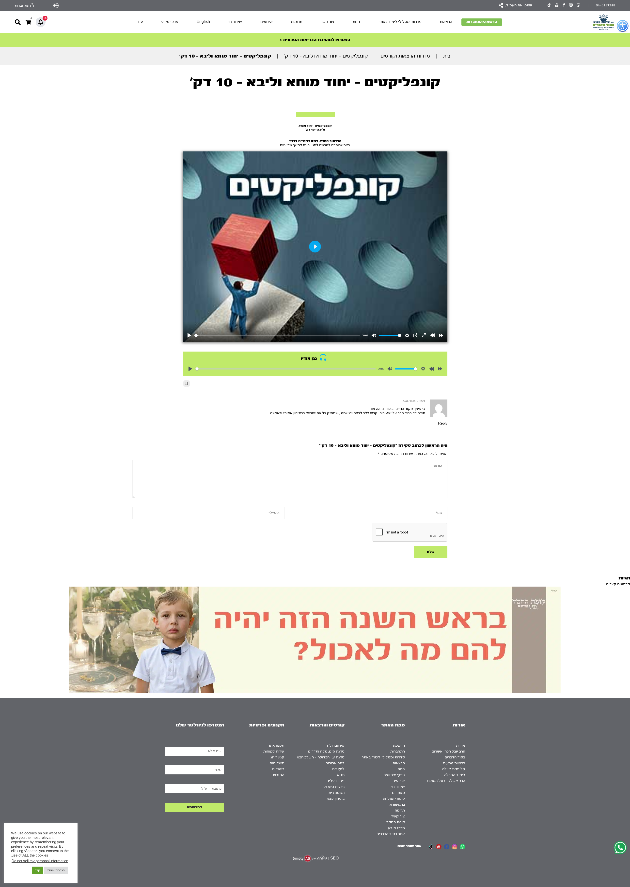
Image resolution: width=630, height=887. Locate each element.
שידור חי (235, 22)
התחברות (397, 751)
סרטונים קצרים (618, 584)
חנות (356, 22)
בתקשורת (397, 804)
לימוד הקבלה (454, 775)
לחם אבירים (335, 763)
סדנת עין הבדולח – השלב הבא (321, 757)
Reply (442, 424)
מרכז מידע (169, 22)
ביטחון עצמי (335, 799)
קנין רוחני (276, 757)
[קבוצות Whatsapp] (578, 5)
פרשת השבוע (334, 787)
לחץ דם (338, 769)
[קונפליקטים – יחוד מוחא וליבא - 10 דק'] (315, 114)
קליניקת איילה (453, 769)
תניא (341, 775)
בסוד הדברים (455, 757)
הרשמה (399, 745)
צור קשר (327, 22)
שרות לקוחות (273, 751)
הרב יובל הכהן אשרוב (448, 751)
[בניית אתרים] (309, 858)
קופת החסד (395, 822)
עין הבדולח (336, 745)
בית (447, 56)
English (203, 22)
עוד (140, 22)
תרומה (400, 810)
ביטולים (278, 769)
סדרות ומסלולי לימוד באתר (400, 22)
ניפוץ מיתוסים (394, 775)
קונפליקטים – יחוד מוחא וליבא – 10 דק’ (326, 56)
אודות (460, 745)
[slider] (277, 335)
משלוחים (277, 763)
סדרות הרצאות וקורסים (405, 56)
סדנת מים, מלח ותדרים (326, 751)
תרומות (296, 22)
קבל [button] (37, 870)
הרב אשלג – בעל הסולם (446, 781)
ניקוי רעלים (336, 781)
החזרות (278, 775)
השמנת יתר (336, 793)
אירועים (266, 22)
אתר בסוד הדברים (391, 834)
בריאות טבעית (454, 763)
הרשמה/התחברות (481, 22)
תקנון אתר (276, 745)
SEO (334, 858)
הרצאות (446, 22)
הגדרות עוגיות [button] (56, 870)
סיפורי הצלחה (394, 799)
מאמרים (398, 793)
